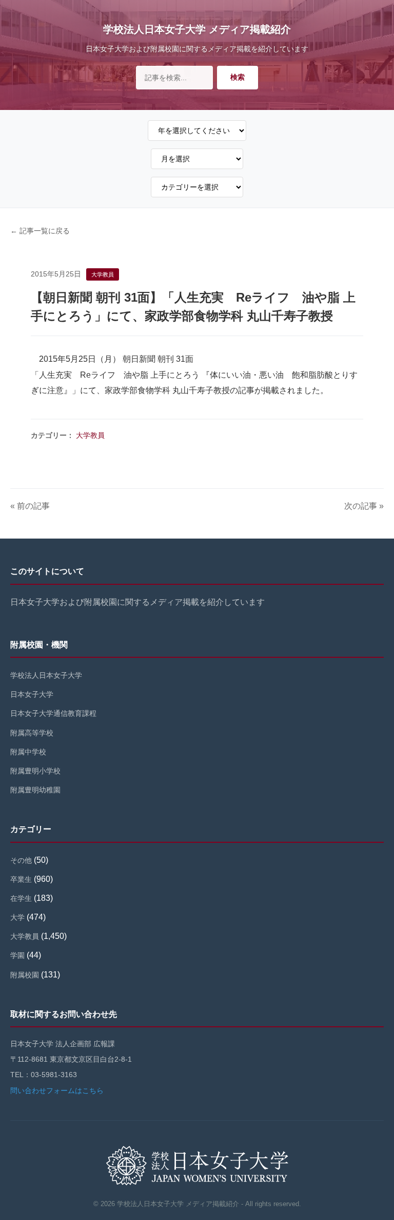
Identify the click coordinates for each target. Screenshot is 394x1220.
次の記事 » (364, 506)
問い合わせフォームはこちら (57, 1090)
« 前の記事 (30, 506)
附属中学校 (28, 752)
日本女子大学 (31, 694)
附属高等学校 (31, 733)
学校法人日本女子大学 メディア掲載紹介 (197, 29)
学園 (17, 955)
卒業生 (21, 879)
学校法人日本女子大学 (46, 675)
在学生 (21, 898)
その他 (21, 860)
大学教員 (90, 435)
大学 (17, 917)
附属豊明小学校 (35, 771)
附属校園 (24, 975)
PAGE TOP (376, 1175)
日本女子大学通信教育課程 (53, 713)
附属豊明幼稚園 (35, 790)
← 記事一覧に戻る (40, 231)
